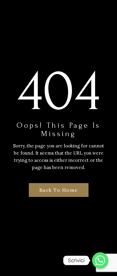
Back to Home (58, 190)
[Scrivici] (100, 260)
